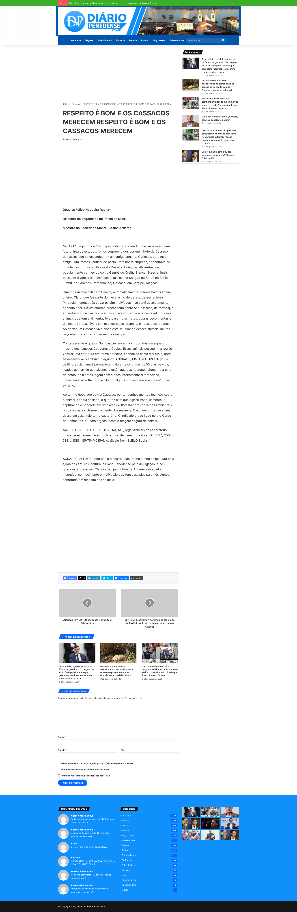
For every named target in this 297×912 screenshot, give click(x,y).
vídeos (125, 890)
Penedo (75, 40)
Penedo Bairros (129, 880)
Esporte (120, 40)
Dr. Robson (127, 860)
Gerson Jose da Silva (82, 815)
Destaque (76, 104)
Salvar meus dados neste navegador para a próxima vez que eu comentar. (97, 763)
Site (123, 750)
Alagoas (89, 40)
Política (133, 40)
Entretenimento (129, 855)
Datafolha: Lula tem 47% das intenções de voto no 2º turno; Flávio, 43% (218, 155)
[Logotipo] (148, 21)
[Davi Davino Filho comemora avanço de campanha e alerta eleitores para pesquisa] (230, 823)
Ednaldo (75, 857)
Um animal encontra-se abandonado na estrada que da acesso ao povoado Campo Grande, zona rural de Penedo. (124, 3)
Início (67, 104)
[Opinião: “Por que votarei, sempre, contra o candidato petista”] (190, 121)
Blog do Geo (159, 40)
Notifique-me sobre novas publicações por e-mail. (85, 775)
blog (124, 875)
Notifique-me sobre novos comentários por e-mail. (86, 769)
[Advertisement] (118, 71)
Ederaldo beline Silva (82, 885)
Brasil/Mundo (105, 40)
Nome (61, 737)
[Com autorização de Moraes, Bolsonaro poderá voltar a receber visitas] (210, 823)
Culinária (126, 870)
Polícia (144, 40)
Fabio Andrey (177, 40)
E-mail (62, 750)
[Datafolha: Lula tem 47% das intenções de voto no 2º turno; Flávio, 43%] (190, 156)
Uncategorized (129, 885)
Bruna (74, 843)
